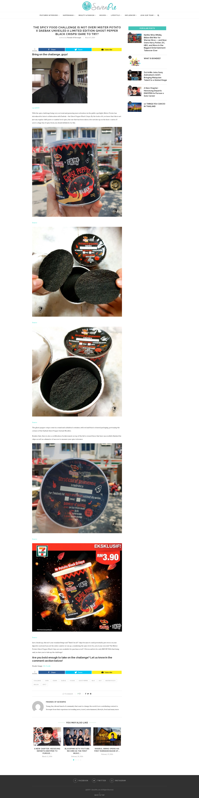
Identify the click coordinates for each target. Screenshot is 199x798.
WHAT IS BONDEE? (152, 58)
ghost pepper (83, 680)
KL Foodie (47, 666)
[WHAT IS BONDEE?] (135, 61)
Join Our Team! (147, 15)
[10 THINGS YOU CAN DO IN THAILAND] (135, 107)
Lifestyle (115, 15)
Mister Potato (110, 680)
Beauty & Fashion (86, 15)
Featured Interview (49, 15)
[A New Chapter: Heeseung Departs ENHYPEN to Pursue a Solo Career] (47, 736)
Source (34, 223)
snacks (36, 684)
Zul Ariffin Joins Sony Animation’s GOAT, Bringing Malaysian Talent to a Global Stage (155, 76)
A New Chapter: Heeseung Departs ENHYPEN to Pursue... (47, 751)
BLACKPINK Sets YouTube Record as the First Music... (77, 751)
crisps (55, 680)
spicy (44, 684)
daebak (63, 680)
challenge (37, 680)
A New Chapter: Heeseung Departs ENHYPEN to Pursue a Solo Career (154, 92)
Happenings (68, 15)
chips (47, 680)
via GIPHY (36, 108)
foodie (72, 680)
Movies (103, 15)
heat (93, 680)
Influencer (130, 15)
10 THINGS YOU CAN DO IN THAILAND (154, 105)
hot (100, 680)
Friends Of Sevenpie (74, 37)
